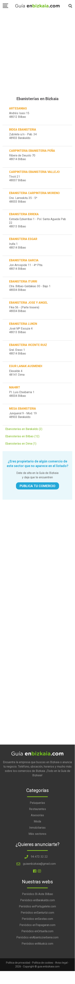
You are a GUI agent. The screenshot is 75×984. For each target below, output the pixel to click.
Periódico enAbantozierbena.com (37, 937)
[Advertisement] (37, 48)
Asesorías (37, 815)
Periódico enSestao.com (37, 919)
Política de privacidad (18, 962)
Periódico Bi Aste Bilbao (37, 894)
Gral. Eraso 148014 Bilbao (17, 351)
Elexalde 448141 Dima (17, 372)
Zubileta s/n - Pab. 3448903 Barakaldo (23, 136)
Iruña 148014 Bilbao (17, 245)
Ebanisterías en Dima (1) (20, 443)
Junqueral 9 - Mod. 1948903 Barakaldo (23, 415)
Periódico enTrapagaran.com (37, 925)
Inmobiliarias (37, 827)
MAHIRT (14, 387)
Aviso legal (61, 962)
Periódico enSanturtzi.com (37, 912)
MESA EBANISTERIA (22, 408)
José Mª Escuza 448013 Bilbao (21, 330)
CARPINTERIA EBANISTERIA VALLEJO (34, 172)
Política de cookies (42, 962)
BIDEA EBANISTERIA (22, 129)
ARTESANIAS (18, 108)
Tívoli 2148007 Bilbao (17, 178)
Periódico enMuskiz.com (37, 943)
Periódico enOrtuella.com (37, 931)
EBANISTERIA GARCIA (23, 260)
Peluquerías (37, 803)
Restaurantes (37, 809)
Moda (37, 821)
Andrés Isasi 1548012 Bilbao (19, 115)
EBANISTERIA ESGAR (23, 239)
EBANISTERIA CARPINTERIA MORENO (34, 193)
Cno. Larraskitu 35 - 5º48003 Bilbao (23, 199)
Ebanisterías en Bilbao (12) (22, 436)
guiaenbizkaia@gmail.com (39, 863)
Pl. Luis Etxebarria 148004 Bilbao (21, 394)
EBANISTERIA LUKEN (23, 324)
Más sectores (37, 834)
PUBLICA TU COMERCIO (37, 486)
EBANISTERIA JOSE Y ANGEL (28, 302)
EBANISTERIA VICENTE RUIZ (28, 345)
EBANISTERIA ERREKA (24, 214)
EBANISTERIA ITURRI (23, 281)
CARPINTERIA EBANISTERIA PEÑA (32, 150)
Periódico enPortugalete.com (37, 906)
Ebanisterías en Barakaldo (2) (23, 429)
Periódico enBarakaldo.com (37, 900)
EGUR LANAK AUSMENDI (25, 366)
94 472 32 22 (39, 856)
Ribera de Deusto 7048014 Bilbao (22, 157)
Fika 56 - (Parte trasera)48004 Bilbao (24, 309)
